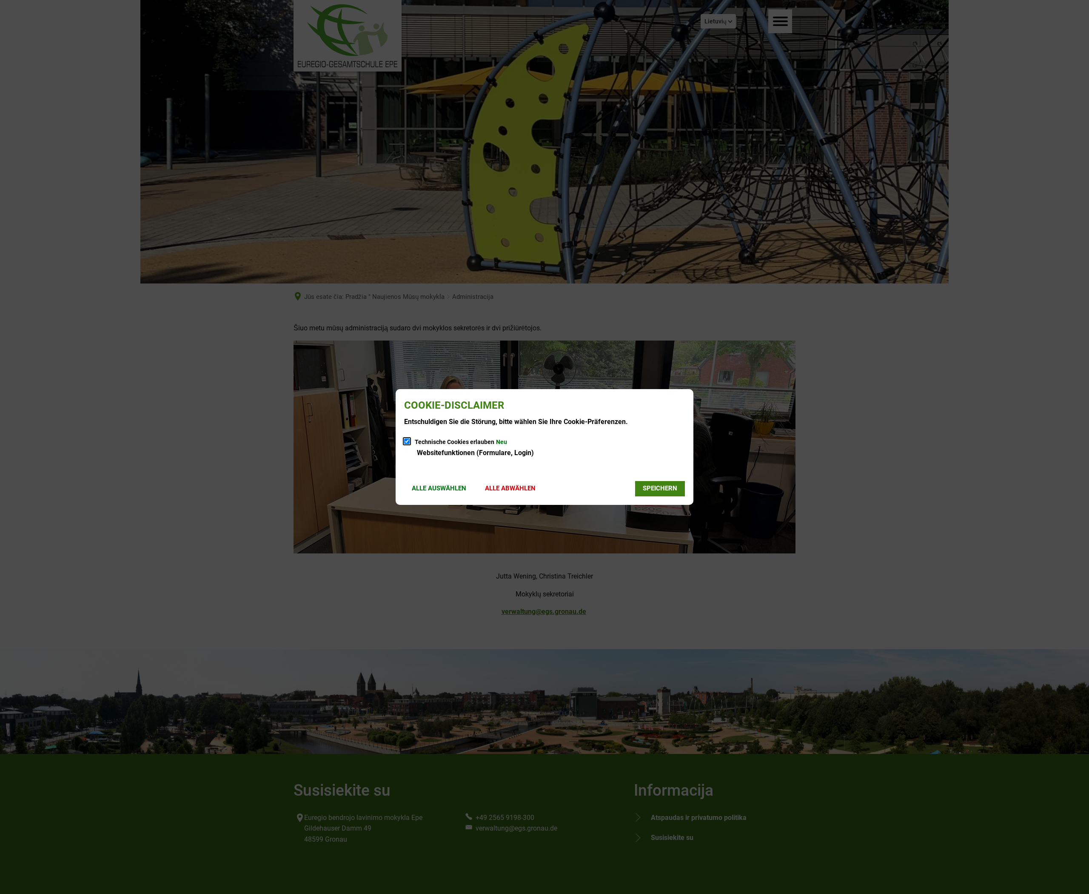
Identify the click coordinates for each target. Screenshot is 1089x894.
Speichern (660, 488)
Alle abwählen (510, 488)
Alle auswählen (439, 488)
